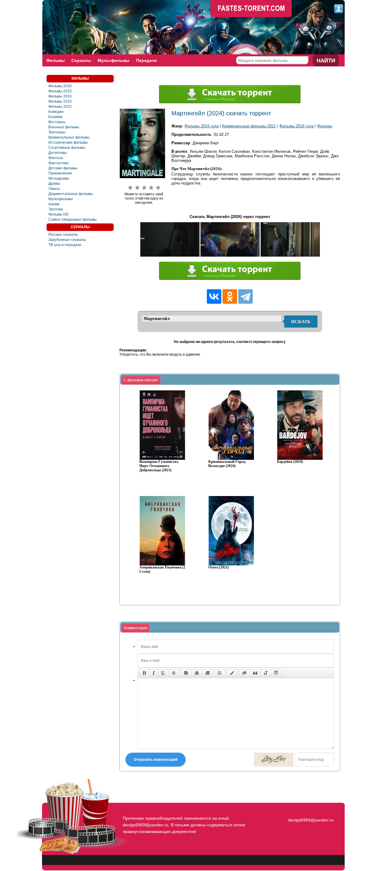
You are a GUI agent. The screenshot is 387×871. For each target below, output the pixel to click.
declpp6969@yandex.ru (311, 820)
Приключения (60, 173)
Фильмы (55, 60)
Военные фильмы (63, 127)
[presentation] (141, 380)
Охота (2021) (218, 567)
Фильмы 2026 (60, 86)
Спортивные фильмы (66, 148)
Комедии (55, 112)
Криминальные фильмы (68, 137)
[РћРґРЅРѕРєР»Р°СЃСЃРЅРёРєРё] (230, 296)
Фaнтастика (58, 163)
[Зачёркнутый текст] (173, 673)
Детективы (57, 153)
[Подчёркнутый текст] (163, 673)
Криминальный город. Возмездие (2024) (227, 464)
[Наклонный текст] (153, 673)
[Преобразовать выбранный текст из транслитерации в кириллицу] (265, 673)
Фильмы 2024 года (201, 126)
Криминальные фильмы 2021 (249, 126)
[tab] (141, 380)
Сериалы (81, 60)
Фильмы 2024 (60, 96)
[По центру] (196, 673)
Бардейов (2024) (290, 462)
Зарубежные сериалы (67, 240)
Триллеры (57, 132)
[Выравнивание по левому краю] (186, 673)
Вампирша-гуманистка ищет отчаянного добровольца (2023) (158, 466)
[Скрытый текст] (244, 673)
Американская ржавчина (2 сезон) (162, 569)
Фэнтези (55, 158)
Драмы (54, 183)
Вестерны (57, 122)
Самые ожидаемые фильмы (72, 219)
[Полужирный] (144, 673)
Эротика (55, 209)
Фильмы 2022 (60, 106)
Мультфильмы (113, 60)
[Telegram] (245, 296)
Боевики (55, 117)
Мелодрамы (58, 178)
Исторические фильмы (68, 142)
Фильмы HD (58, 214)
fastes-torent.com (310, 809)
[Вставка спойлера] (276, 673)
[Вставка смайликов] (219, 673)
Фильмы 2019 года (296, 126)
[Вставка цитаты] (255, 673)
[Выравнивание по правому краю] (207, 673)
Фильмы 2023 (60, 101)
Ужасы (54, 189)
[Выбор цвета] (232, 673)
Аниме (54, 204)
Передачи (146, 60)
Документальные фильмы (70, 194)
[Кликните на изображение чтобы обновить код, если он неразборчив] (273, 760)
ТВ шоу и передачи (64, 245)
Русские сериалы (63, 234)
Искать (301, 321)
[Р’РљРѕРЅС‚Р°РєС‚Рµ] (214, 296)
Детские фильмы (62, 168)
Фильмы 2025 (60, 91)
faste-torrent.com (251, 9)
